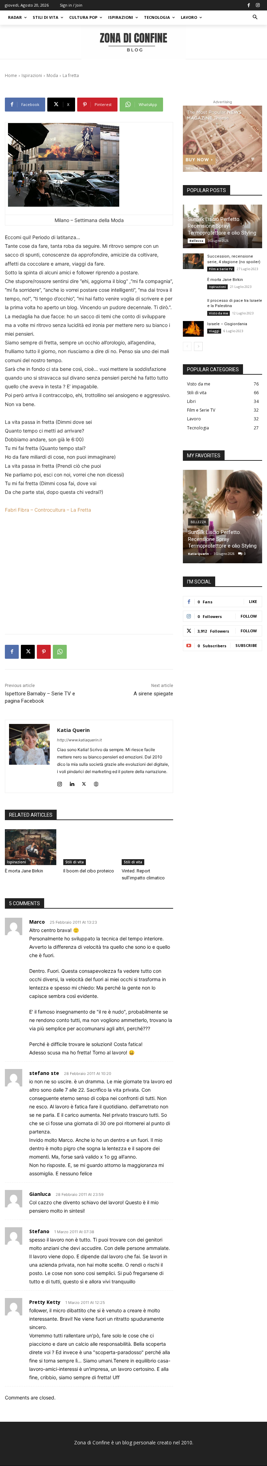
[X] (28, 652)
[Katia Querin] (29, 756)
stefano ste (44, 1073)
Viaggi (214, 331)
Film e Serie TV (221, 269)
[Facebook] (248, 5)
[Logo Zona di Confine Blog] (133, 42)
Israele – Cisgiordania (227, 324)
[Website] (96, 782)
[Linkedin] (71, 782)
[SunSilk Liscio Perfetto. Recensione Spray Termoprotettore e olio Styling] (222, 516)
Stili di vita (74, 862)
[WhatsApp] (60, 652)
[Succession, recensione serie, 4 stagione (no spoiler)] (193, 261)
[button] (255, 17)
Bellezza (196, 240)
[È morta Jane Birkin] (30, 847)
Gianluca (40, 1194)
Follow (249, 616)
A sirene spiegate (153, 693)
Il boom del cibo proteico (88, 870)
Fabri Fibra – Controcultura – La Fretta (48, 510)
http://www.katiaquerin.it (79, 740)
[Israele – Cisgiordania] (193, 329)
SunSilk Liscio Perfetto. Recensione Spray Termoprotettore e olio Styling (222, 226)
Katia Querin (73, 729)
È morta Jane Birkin (24, 870)
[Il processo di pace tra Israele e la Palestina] (193, 305)
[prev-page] (187, 346)
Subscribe (246, 645)
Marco (37, 921)
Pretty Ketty (44, 1302)
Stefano (39, 1231)
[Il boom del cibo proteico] (89, 847)
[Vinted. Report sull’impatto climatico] (147, 847)
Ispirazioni (16, 862)
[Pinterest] (44, 652)
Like (253, 601)
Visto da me (218, 313)
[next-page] (198, 346)
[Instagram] (257, 5)
